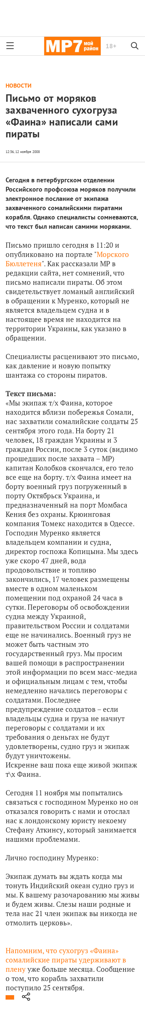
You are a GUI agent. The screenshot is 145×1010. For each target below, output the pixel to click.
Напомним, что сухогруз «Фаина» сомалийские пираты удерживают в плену (66, 960)
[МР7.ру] (72, 46)
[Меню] (10, 46)
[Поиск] (135, 46)
